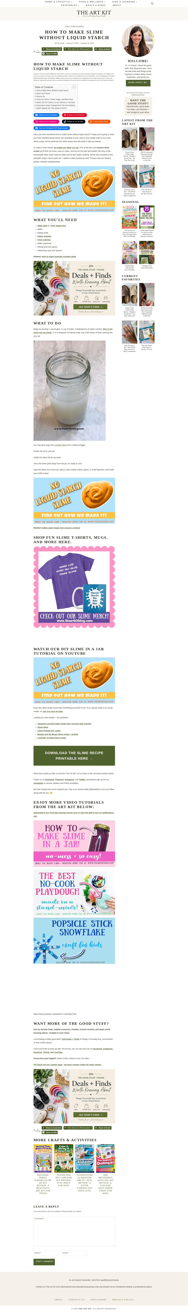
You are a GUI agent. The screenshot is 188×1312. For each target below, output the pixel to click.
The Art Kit (60, 43)
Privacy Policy (123, 1299)
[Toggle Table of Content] (72, 87)
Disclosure (99, 1299)
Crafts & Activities (77, 26)
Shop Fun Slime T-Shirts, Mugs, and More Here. (54, 99)
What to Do (40, 96)
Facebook (49, 780)
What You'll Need (43, 93)
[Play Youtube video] (74, 680)
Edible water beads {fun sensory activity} (61, 528)
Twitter (82, 780)
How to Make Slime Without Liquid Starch (52, 90)
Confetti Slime (61, 445)
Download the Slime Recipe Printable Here (74, 755)
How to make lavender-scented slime (59, 257)
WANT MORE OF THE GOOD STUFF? (51, 108)
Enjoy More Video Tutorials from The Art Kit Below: (55, 105)
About (117, 5)
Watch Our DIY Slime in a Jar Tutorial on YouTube (55, 102)
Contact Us (77, 1299)
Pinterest (59, 780)
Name (37, 1253)
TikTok (46, 1052)
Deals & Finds (96, 5)
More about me (137, 82)
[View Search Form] (152, 3)
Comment (39, 1219)
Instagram (69, 780)
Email (66, 1253)
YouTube (58, 1052)
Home (67, 26)
